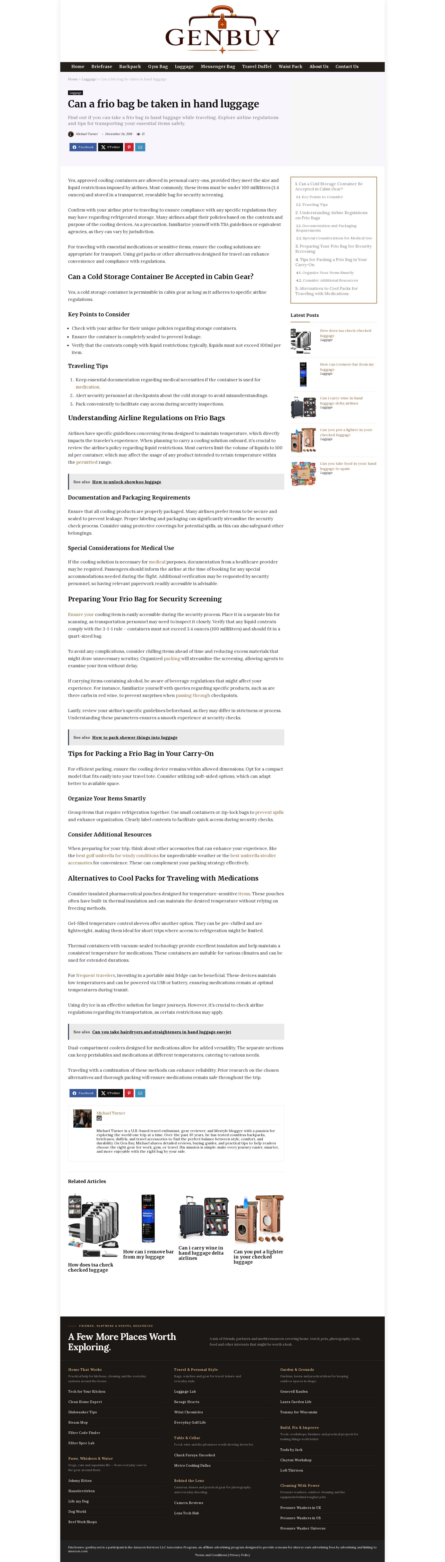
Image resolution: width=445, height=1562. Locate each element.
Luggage (184, 66)
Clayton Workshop (296, 1460)
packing (172, 658)
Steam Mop (78, 1422)
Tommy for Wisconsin (298, 1412)
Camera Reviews (188, 1503)
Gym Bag (158, 66)
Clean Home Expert (85, 1402)
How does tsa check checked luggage (91, 1267)
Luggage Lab (185, 1391)
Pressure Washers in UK (300, 1508)
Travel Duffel (257, 66)
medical (157, 562)
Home (77, 66)
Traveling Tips (315, 204)
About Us (319, 66)
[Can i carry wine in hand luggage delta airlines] (203, 1197)
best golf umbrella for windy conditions (117, 855)
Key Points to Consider (322, 197)
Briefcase (101, 66)
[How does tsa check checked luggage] (93, 1197)
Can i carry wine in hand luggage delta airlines (201, 1253)
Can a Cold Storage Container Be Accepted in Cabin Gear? (329, 186)
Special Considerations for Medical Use (337, 238)
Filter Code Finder (84, 1433)
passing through (193, 695)
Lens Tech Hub (186, 1513)
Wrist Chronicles (188, 1412)
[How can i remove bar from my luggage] (148, 1197)
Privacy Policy (239, 1555)
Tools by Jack (291, 1450)
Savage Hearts (186, 1402)
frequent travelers (95, 975)
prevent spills (269, 812)
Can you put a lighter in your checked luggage (258, 1257)
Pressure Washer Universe (303, 1528)
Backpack (130, 66)
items (244, 894)
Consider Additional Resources (330, 280)
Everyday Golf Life (190, 1422)
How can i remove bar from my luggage (148, 1254)
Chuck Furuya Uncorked (194, 1455)
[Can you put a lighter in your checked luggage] (259, 1197)
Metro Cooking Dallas (192, 1465)
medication (87, 387)
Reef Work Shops (82, 1522)
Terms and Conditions (211, 1555)
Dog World (77, 1511)
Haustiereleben (81, 1491)
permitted (87, 462)
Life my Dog (78, 1501)
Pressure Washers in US (300, 1518)
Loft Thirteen (291, 1470)
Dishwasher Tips (82, 1412)
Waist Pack (291, 66)
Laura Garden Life (296, 1402)
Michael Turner (86, 134)
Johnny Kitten (80, 1481)
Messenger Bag (218, 66)
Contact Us (347, 66)
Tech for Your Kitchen (86, 1391)
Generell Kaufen (294, 1391)
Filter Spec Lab (81, 1443)
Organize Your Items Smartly (328, 272)
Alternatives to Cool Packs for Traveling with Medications (326, 291)
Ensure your (81, 614)
